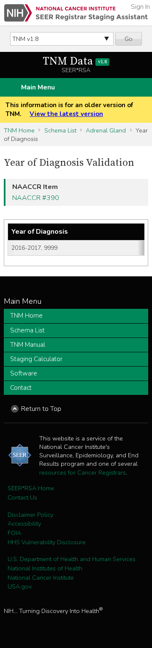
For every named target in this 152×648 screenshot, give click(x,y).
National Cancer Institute (41, 577)
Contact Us (22, 497)
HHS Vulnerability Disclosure (47, 542)
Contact (21, 387)
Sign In (140, 6)
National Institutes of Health (45, 568)
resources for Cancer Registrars (82, 472)
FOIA (14, 533)
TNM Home (19, 130)
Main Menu (38, 87)
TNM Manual (27, 344)
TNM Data (75, 61)
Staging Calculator (36, 359)
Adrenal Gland (106, 130)
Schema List (60, 130)
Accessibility (24, 523)
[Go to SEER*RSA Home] (76, 13)
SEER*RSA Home (31, 488)
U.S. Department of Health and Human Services (72, 559)
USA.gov (20, 586)
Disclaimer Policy (30, 514)
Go (129, 39)
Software (23, 373)
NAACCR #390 (35, 197)
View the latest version (66, 114)
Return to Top (41, 408)
